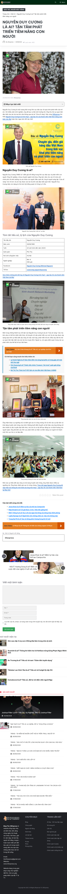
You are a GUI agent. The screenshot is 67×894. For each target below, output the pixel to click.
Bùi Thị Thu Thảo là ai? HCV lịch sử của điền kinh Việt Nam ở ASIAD (33, 370)
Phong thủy (28, 846)
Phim (26, 844)
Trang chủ (6, 14)
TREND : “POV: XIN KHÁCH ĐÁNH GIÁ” (23, 777)
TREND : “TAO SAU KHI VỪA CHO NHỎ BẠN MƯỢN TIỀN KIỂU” (31, 796)
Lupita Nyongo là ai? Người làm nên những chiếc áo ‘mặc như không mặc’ (33, 516)
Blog (26, 822)
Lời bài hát (28, 835)
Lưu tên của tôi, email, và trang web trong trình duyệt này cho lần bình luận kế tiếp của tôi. (33, 623)
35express (11, 42)
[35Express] (6, 2)
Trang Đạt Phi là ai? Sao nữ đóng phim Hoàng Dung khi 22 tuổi (29, 519)
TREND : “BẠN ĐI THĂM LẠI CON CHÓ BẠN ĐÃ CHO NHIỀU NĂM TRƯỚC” (35, 751)
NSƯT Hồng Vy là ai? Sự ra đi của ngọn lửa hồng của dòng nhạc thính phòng (34, 513)
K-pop (27, 841)
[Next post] (63, 568)
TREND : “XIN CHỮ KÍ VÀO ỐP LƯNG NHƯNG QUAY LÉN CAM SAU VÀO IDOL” (36, 742)
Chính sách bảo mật (53, 835)
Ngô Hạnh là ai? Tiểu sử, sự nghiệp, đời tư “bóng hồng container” (31, 724)
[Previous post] (4, 556)
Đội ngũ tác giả (51, 832)
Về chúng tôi (51, 825)
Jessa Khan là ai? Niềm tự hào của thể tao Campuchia (27, 506)
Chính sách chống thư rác (55, 850)
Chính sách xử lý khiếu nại (55, 847)
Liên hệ (49, 828)
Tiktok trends (29, 838)
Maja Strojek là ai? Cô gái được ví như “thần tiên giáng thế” (28, 510)
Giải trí (7, 9)
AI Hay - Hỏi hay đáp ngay (55, 822)
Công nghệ (28, 825)
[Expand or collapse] (62, 104)
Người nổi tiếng (17, 9)
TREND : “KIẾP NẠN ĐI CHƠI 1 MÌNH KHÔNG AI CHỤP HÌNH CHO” (32, 768)
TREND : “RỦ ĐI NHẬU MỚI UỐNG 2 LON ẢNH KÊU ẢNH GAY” (31, 804)
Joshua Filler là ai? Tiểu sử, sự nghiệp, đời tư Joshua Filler (26, 713)
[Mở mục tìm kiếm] (55, 2)
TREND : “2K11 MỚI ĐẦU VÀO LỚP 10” (22, 759)
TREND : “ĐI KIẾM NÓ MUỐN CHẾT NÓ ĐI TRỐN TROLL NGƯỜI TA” (32, 733)
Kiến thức (28, 832)
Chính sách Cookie (53, 844)
